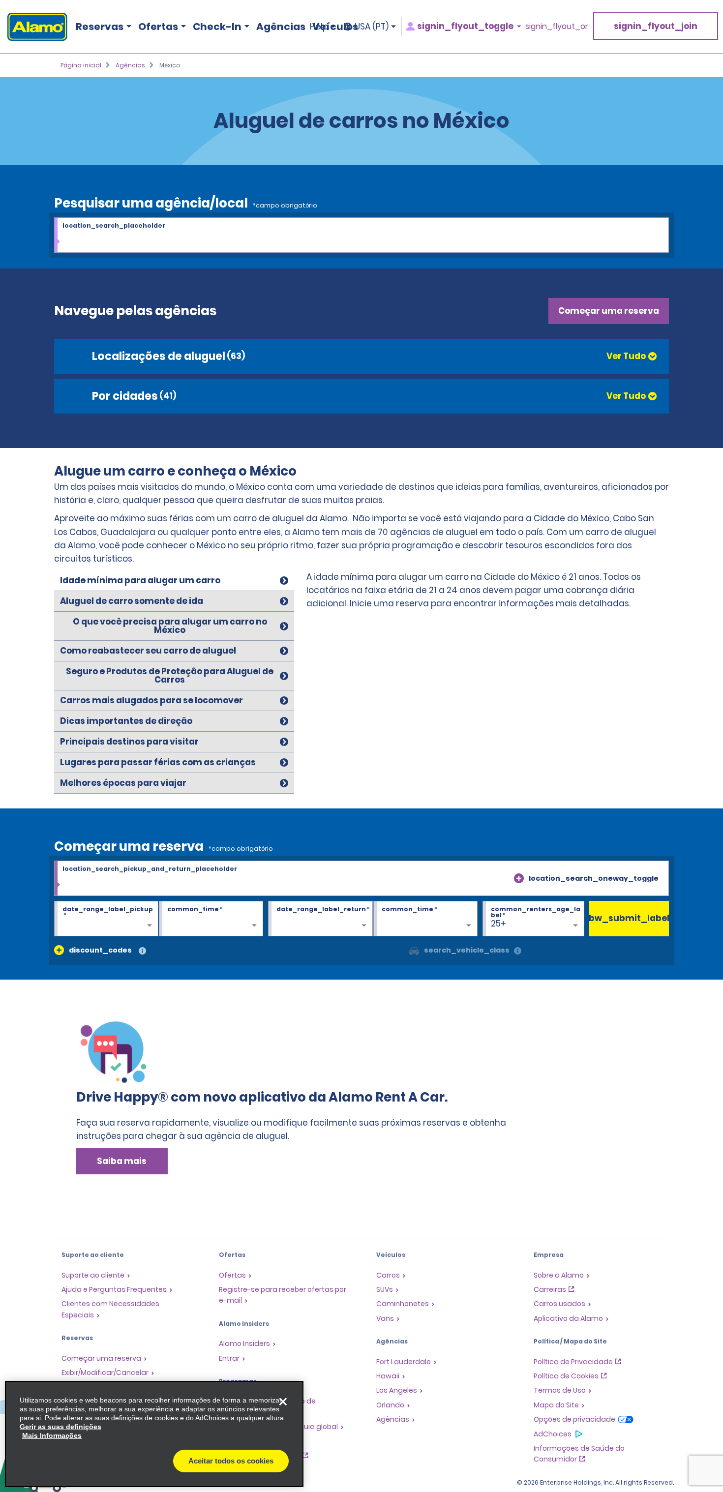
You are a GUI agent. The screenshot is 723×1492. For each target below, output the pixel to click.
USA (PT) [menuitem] (372, 26)
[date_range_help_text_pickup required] (106, 919)
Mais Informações (52, 1435)
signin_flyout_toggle (465, 26)
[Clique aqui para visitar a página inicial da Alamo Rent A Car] (33, 27)
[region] (154, 1434)
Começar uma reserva (608, 311)
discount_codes (100, 950)
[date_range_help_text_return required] (320, 919)
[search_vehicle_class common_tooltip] (517, 951)
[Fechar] (283, 1401)
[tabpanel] (487, 593)
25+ (498, 923)
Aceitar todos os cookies (230, 1461)
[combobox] (361, 235)
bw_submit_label (629, 918)
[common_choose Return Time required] (425, 919)
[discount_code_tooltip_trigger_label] (142, 951)
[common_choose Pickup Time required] (211, 919)
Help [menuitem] (319, 26)
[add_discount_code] (59, 950)
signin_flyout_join (655, 26)
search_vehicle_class (467, 950)
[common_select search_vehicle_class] (414, 950)
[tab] (174, 580)
